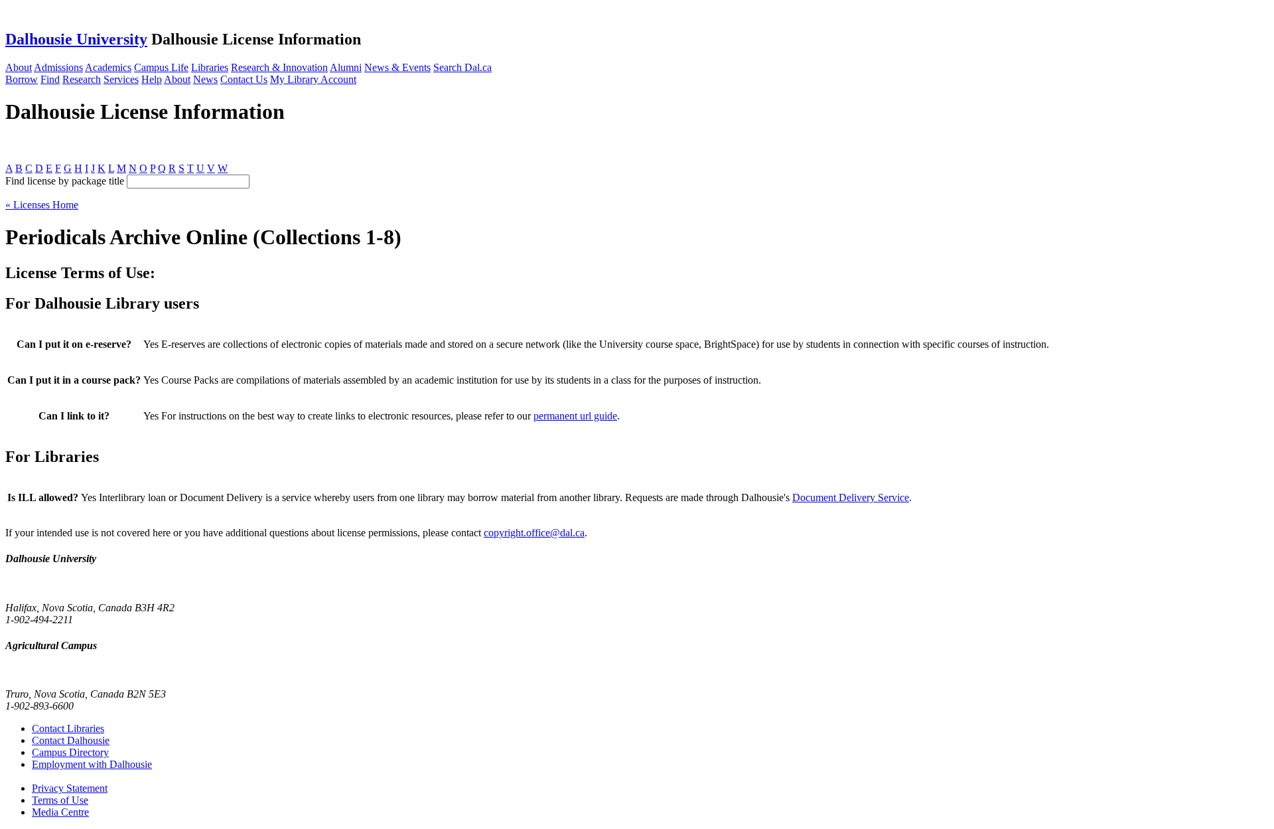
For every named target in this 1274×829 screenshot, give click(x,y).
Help (151, 79)
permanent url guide (575, 415)
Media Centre (60, 812)
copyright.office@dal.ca (534, 532)
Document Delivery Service (850, 497)
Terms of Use (60, 800)
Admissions (58, 67)
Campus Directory (70, 752)
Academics (108, 67)
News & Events (397, 67)
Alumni (346, 67)
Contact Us (243, 79)
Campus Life (161, 67)
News (205, 79)
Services (121, 79)
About (18, 67)
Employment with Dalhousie (92, 764)
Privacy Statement (69, 788)
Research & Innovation (279, 67)
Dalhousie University (76, 39)
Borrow (21, 79)
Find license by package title (64, 181)
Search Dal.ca (462, 67)
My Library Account (313, 79)
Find (50, 79)
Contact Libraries (68, 728)
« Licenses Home (41, 204)
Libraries (209, 67)
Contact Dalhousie (70, 740)
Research (81, 79)
